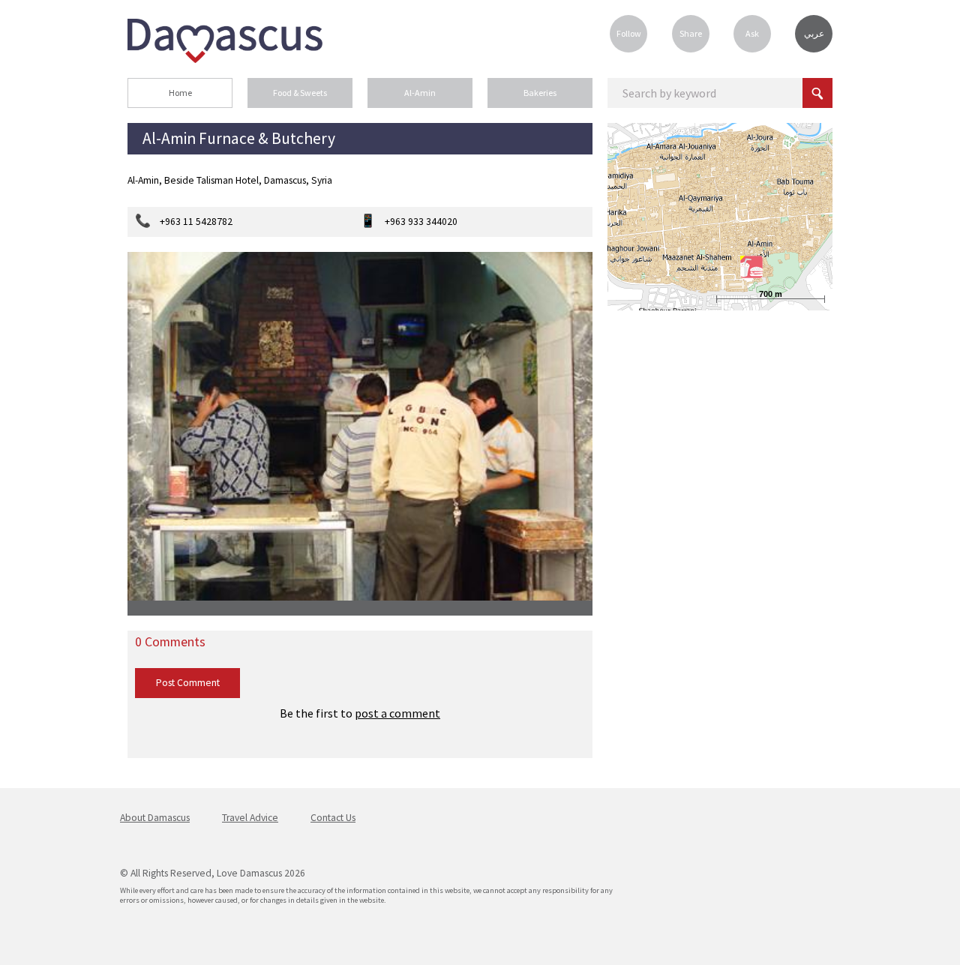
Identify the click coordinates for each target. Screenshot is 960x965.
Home (180, 92)
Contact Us (333, 817)
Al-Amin (420, 92)
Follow (628, 33)
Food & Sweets (300, 92)
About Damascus (155, 817)
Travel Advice (250, 817)
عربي (814, 33)
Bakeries (540, 92)
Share (691, 33)
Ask (752, 33)
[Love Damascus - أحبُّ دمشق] (225, 58)
